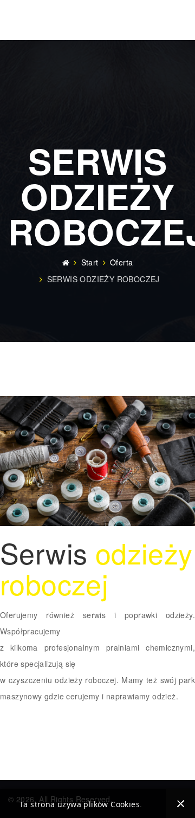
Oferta (121, 262)
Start (90, 262)
